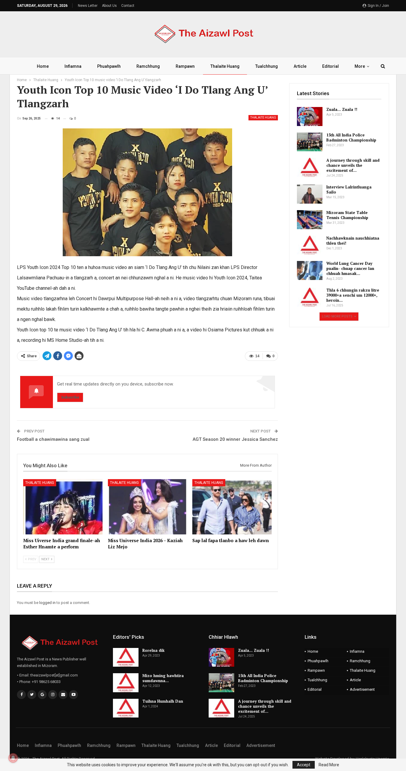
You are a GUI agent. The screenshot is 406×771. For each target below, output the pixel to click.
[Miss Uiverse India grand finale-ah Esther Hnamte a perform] (63, 507)
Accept (303, 764)
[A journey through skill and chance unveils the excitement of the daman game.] (309, 167)
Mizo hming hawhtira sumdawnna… (163, 678)
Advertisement (362, 689)
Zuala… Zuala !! (341, 109)
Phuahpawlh (109, 66)
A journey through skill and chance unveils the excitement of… (353, 165)
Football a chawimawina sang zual (53, 439)
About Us (109, 6)
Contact (127, 6)
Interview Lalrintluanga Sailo (349, 189)
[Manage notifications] (13, 758)
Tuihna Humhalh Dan (162, 701)
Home (43, 66)
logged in (47, 602)
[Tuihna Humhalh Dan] (126, 708)
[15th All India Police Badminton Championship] (309, 142)
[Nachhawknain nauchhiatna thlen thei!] (309, 245)
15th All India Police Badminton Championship (351, 137)
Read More (329, 765)
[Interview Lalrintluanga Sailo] (309, 194)
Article (300, 66)
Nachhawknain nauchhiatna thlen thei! (352, 240)
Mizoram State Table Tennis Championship (347, 215)
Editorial (330, 66)
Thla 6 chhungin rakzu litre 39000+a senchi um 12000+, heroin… (352, 295)
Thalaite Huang (225, 66)
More (360, 66)
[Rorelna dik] (126, 657)
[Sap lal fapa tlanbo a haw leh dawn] (232, 507)
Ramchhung (148, 66)
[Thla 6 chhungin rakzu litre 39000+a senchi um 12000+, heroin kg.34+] (309, 297)
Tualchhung (266, 66)
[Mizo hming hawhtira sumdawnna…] (126, 682)
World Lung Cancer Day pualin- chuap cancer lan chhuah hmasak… (350, 268)
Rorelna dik (153, 650)
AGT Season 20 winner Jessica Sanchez (235, 439)
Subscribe (70, 397)
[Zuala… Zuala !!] (309, 116)
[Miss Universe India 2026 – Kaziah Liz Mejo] (147, 507)
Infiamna (72, 66)
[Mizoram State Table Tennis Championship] (309, 219)
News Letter (87, 6)
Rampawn (185, 66)
